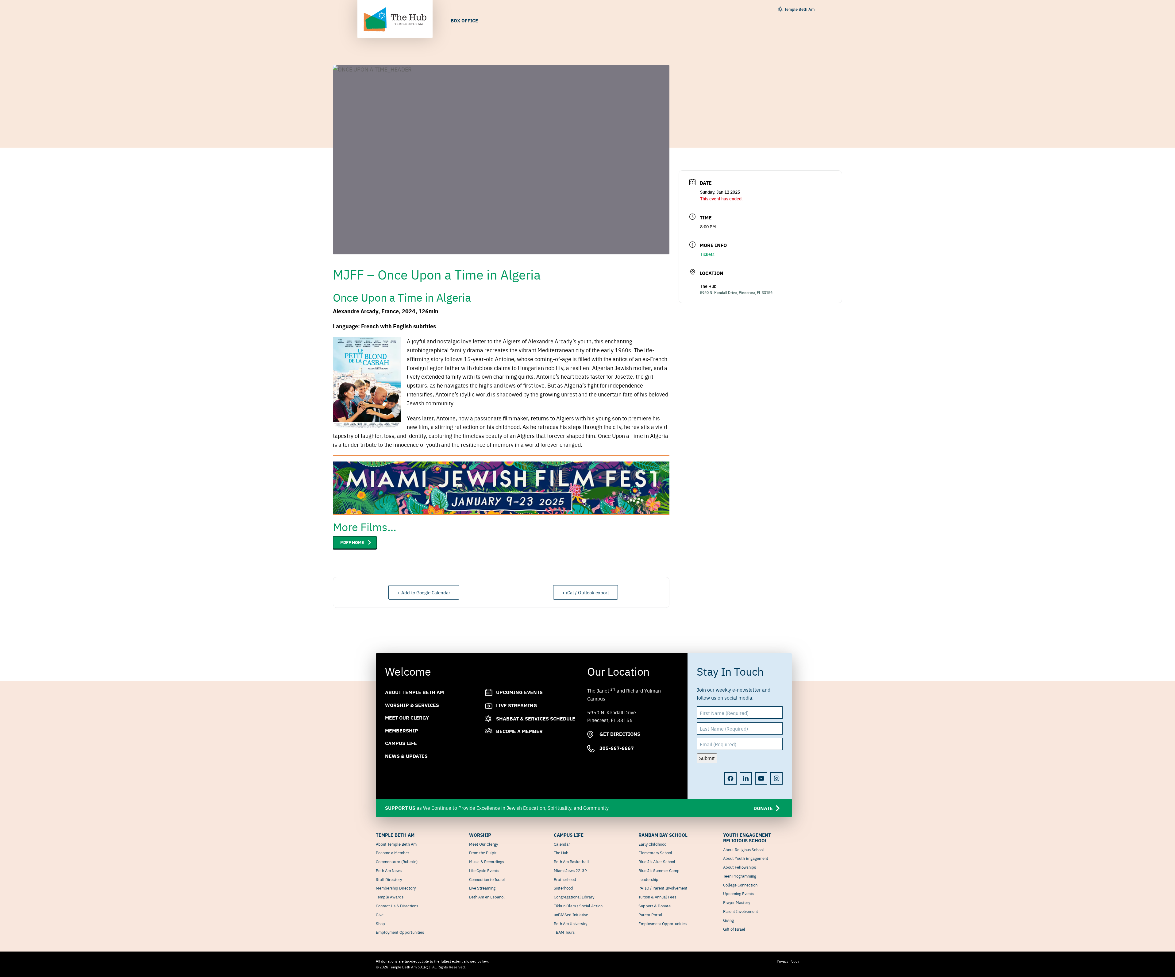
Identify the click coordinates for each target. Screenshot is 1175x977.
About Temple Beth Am (414, 692)
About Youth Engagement (745, 858)
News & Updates (406, 755)
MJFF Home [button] (352, 542)
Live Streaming (516, 705)
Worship (480, 835)
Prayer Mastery (736, 902)
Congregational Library (574, 896)
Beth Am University (570, 923)
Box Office (464, 20)
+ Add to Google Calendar (423, 592)
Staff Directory (389, 879)
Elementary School (655, 852)
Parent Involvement (740, 911)
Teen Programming (739, 876)
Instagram (776, 778)
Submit (707, 758)
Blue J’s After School (656, 861)
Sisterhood (563, 887)
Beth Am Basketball (571, 861)
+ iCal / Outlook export (585, 592)
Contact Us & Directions (397, 905)
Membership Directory (396, 887)
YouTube (761, 778)
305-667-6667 (616, 747)
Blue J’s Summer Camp (659, 870)
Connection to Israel (487, 879)
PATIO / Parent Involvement (663, 887)
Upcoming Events (519, 692)
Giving (728, 920)
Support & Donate (654, 905)
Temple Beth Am (799, 9)
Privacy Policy (788, 961)
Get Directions (619, 733)
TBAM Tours (564, 932)
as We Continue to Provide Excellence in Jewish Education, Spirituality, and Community (579, 807)
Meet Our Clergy (407, 717)
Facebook (730, 778)
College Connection (740, 884)
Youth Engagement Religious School (747, 837)
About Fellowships (739, 867)
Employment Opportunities (400, 932)
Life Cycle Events (484, 870)
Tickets (707, 254)
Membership (401, 730)
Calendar (562, 844)
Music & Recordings (486, 861)
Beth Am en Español (487, 896)
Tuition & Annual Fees (657, 896)
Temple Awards (389, 896)
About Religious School (743, 849)
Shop (380, 923)
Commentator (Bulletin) (397, 861)
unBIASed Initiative (571, 914)
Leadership (648, 879)
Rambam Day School (663, 835)
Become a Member (519, 731)
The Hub (561, 852)
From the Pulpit (483, 852)
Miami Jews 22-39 (570, 870)
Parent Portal (650, 914)
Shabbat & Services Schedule (535, 718)
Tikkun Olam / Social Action (578, 905)
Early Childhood (652, 844)
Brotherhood (565, 879)
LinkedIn (746, 778)
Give (379, 914)
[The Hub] (395, 20)
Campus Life (401, 743)
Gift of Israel (734, 929)
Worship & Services (412, 704)
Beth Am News (389, 870)
